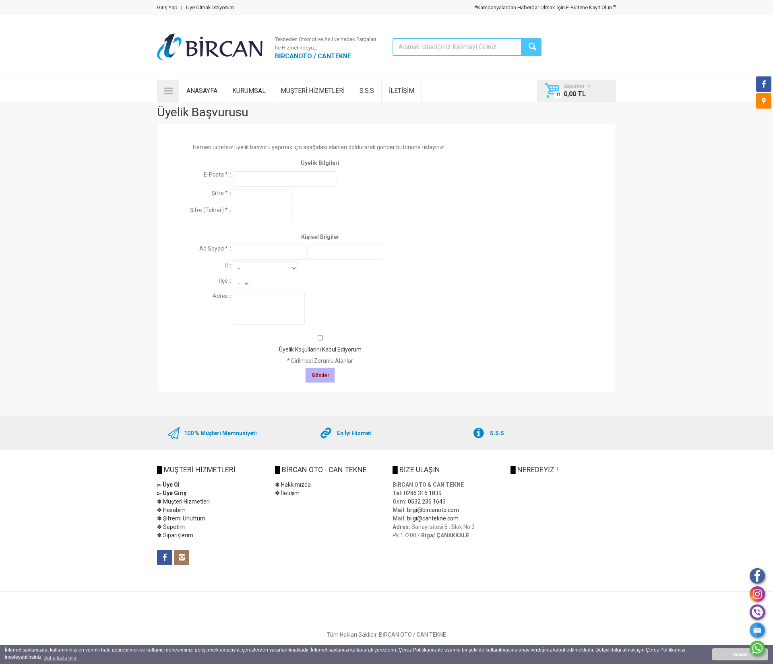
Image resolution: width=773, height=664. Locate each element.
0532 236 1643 (427, 501)
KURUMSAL (249, 91)
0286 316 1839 (423, 493)
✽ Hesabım (171, 510)
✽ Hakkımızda (293, 484)
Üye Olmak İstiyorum (210, 7)
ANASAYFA (201, 91)
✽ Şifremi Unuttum (181, 518)
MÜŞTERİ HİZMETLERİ (313, 91)
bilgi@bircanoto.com (433, 510)
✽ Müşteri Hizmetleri (183, 501)
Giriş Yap (167, 7)
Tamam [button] (740, 654)
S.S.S (367, 91)
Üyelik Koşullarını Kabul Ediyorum (320, 349)
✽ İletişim (287, 493)
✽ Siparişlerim (175, 535)
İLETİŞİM (401, 91)
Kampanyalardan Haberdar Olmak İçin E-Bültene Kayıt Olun (545, 7)
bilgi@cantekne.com (433, 518)
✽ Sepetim (171, 527)
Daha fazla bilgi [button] (60, 658)
